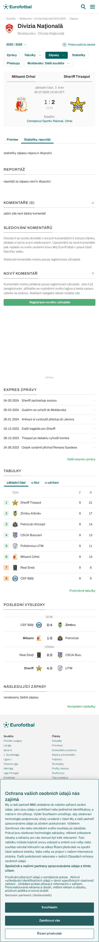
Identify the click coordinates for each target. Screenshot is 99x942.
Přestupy (13, 63)
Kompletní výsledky (81, 706)
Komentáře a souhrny (64, 750)
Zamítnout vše (49, 920)
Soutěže (11, 18)
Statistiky (78, 55)
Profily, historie (60, 768)
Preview (12, 139)
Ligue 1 (8, 759)
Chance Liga (11, 763)
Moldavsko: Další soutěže (46, 63)
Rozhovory (58, 773)
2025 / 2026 (14, 44)
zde (77, 293)
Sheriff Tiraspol (77, 76)
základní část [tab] (16, 482)
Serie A (8, 750)
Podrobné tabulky (82, 590)
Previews (57, 745)
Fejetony (57, 759)
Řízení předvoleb (49, 933)
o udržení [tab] (52, 482)
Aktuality (57, 740)
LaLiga (7, 745)
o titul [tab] (35, 482)
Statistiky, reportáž (37, 139)
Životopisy (58, 763)
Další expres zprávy (81, 459)
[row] (49, 502)
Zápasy (73, 18)
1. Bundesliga (11, 754)
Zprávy (12, 55)
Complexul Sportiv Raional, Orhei (49, 121)
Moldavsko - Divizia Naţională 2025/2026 (42, 18)
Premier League (13, 740)
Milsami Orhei (23, 76)
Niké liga (8, 768)
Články (56, 736)
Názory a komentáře (63, 754)
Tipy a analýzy (60, 777)
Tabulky (30, 55)
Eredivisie (9, 777)
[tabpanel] (49, 537)
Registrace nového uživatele (49, 302)
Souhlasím (49, 907)
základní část (44, 87)
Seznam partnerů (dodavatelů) (28, 895)
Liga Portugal (11, 773)
